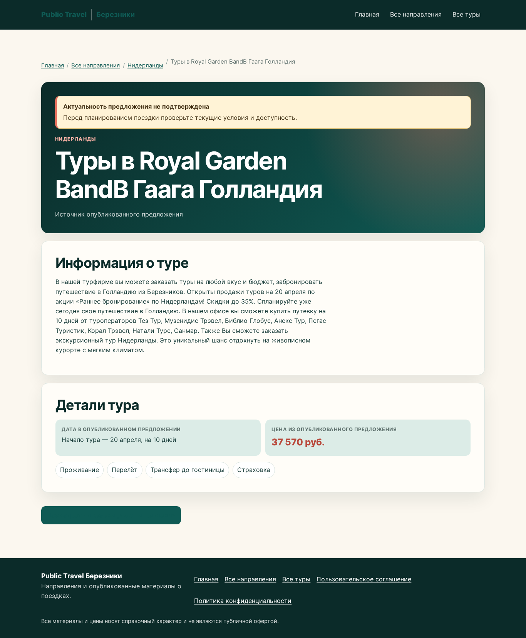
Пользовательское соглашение (364, 579)
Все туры (466, 14)
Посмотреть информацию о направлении (111, 515)
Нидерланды (145, 65)
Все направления (416, 14)
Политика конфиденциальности (242, 600)
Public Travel (88, 14)
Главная (367, 14)
